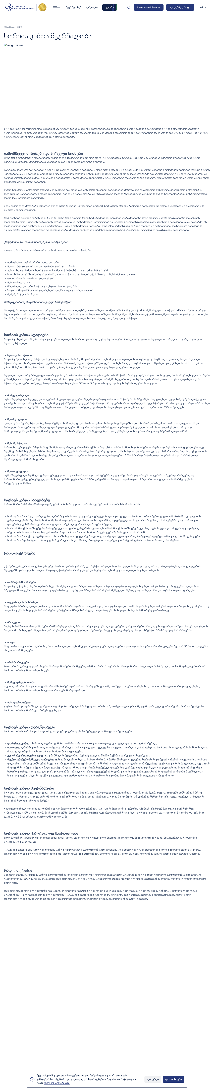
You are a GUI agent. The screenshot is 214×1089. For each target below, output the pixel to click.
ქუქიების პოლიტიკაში (57, 1083)
